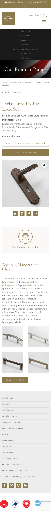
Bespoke (25, 44)
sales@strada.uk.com (17, 2)
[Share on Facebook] (28, 213)
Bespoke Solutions (10, 416)
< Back (46, 82)
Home (4, 82)
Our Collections (9, 404)
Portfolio (25, 58)
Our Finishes (25, 53)
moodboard (36, 15)
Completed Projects (11, 422)
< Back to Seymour (11, 92)
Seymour (21, 82)
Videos (5, 434)
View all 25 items (15, 380)
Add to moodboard (25, 152)
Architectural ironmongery (25, 49)
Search (24, 31)
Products (12, 82)
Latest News (7, 440)
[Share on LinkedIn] (35, 213)
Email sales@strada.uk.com (14, 470)
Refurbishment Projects (12, 428)
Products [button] (24, 40)
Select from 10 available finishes (24, 143)
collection (32, 285)
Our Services (7, 452)
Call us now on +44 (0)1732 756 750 (18, 476)
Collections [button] (24, 35)
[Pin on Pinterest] (22, 213)
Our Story (6, 446)
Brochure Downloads (11, 464)
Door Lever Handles (38, 115)
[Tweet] (15, 213)
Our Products (8, 398)
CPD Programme (9, 458)
